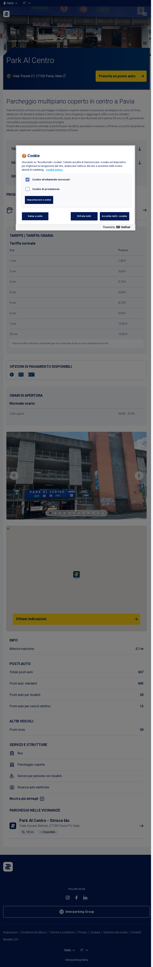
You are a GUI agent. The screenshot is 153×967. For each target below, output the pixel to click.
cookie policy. (54, 169)
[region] (75, 187)
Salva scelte (35, 216)
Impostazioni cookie (39, 199)
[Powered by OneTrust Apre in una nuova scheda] (118, 227)
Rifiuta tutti (84, 216)
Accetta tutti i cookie (114, 216)
